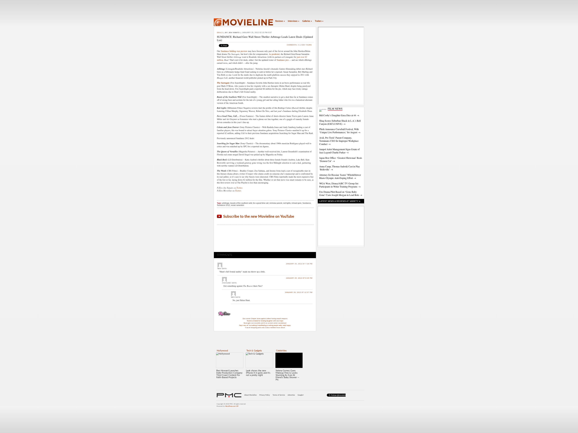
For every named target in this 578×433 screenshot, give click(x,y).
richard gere (296, 203)
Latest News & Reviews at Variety (339, 201)
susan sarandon (237, 205)
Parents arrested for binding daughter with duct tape (265, 321)
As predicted (274, 54)
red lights (287, 203)
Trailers (319, 21)
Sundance (306, 203)
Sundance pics (283, 59)
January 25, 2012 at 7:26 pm (299, 264)
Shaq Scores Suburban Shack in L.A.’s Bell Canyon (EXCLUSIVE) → (340, 122)
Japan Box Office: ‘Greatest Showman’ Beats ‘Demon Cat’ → (340, 159)
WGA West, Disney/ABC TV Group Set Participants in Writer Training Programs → (339, 185)
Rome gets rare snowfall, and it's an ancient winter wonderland (265, 323)
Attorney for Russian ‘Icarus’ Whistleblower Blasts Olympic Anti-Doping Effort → (340, 176)
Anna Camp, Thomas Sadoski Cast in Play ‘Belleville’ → (339, 168)
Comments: (293, 45)
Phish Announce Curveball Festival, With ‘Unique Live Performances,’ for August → (339, 130)
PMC (229, 395)
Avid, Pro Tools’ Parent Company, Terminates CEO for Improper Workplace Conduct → (339, 141)
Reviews (280, 21)
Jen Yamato (234, 32)
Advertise (291, 395)
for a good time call (261, 203)
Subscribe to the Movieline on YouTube (258, 216)
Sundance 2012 (223, 205)
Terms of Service (279, 395)
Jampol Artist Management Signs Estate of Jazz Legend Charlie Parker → (339, 151)
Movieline (244, 22)
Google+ (301, 395)
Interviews (294, 21)
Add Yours (306, 45)
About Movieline (250, 395)
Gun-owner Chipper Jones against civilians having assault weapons (265, 318)
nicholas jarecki (275, 203)
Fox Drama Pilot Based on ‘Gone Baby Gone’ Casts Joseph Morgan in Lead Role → (340, 193)
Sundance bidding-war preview (234, 51)
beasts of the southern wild (241, 203)
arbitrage (225, 203)
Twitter (239, 187)
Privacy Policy (264, 395)
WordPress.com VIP (231, 406)
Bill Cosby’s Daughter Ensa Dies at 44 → (339, 115)
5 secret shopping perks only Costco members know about (265, 327)
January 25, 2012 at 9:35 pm (299, 278)
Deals (220, 32)
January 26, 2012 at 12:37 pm (298, 292)
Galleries (307, 21)
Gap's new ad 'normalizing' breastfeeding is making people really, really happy (265, 325)
